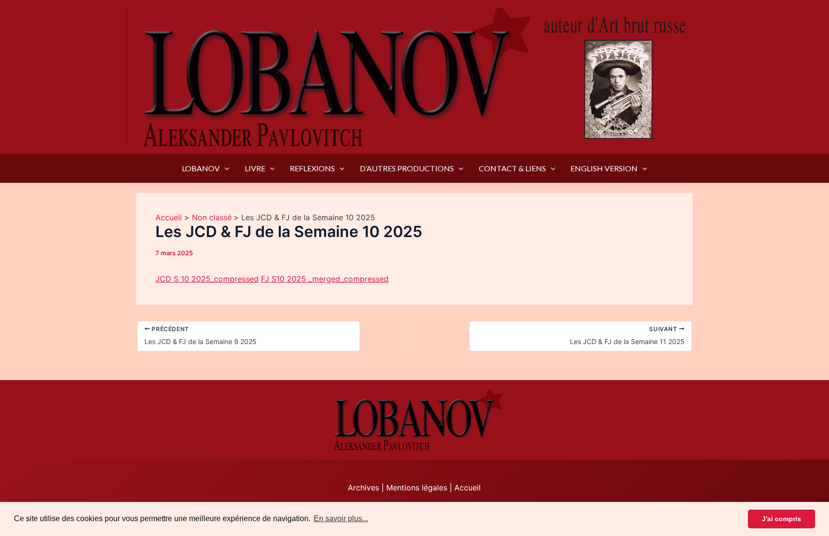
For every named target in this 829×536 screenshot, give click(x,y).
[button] (224, 168)
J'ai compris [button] (781, 519)
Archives (363, 487)
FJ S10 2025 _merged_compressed (325, 279)
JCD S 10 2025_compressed (207, 279)
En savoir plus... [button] (341, 518)
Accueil (467, 487)
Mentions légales (416, 487)
